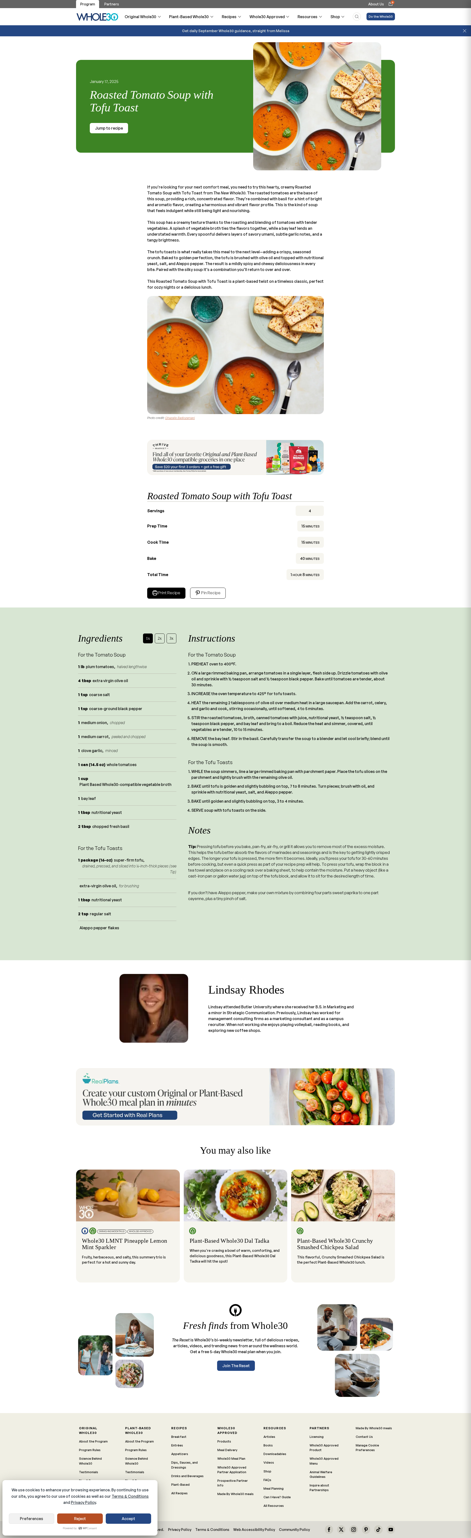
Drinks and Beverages (187, 1476)
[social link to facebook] (329, 1529)
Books (268, 1445)
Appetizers (179, 1454)
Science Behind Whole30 (90, 1461)
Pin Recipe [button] (210, 592)
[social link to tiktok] (378, 1529)
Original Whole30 (140, 16)
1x (148, 638)
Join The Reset (236, 1365)
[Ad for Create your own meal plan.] (235, 1096)
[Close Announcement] (464, 30)
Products (224, 1441)
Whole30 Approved (267, 16)
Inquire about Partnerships (319, 1487)
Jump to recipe (109, 128)
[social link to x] (341, 1529)
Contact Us (364, 1437)
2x (160, 638)
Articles (269, 1437)
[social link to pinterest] (366, 1529)
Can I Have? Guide (277, 1497)
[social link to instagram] (353, 1529)
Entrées (177, 1445)
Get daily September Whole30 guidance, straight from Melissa (235, 30)
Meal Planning (273, 1488)
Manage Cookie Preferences (367, 1447)
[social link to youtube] (391, 1529)
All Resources (273, 1506)
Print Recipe (169, 592)
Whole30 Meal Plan (231, 1458)
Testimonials (88, 1472)
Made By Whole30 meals (235, 1494)
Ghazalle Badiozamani (180, 418)
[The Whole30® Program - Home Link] (97, 16)
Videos (268, 1462)
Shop (335, 16)
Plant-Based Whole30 (189, 16)
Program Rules (90, 1450)
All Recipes (179, 1493)
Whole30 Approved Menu (324, 1461)
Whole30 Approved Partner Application (231, 1469)
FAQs (267, 1480)
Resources (307, 16)
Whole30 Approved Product (324, 1447)
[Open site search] (357, 17)
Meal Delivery (227, 1450)
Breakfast (178, 1437)
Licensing (317, 1437)
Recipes (229, 16)
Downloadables (274, 1454)
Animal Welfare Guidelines (321, 1474)
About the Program (93, 1441)
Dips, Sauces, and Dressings (184, 1464)
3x (171, 638)
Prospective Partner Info (232, 1483)
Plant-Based (180, 1484)
